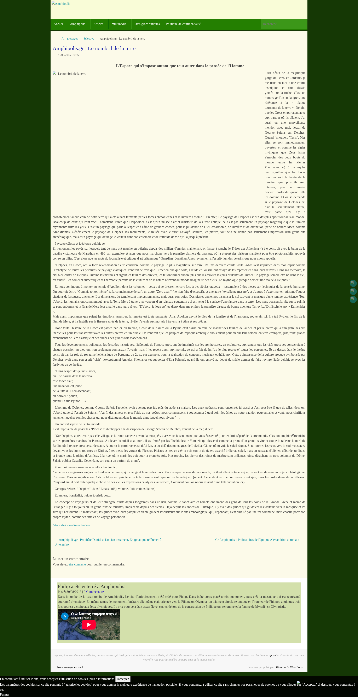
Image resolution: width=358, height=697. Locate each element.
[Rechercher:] (284, 24)
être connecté (77, 564)
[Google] (353, 291)
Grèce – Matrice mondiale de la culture (71, 525)
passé (273, 655)
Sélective (88, 38)
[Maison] (55, 38)
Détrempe (280, 667)
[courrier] (353, 299)
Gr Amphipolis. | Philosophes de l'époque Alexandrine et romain (257, 539)
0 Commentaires (94, 591)
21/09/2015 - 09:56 (69, 55)
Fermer (4, 694)
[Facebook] (353, 283)
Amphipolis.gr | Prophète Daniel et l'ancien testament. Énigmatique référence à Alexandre (108, 542)
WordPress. (296, 667)
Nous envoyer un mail (70, 667)
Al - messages (70, 38)
